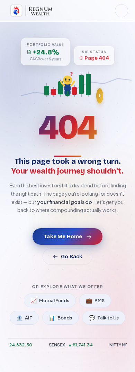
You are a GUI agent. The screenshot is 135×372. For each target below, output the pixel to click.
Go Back (71, 256)
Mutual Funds (49, 300)
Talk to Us (104, 317)
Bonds (60, 317)
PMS (95, 300)
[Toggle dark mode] (121, 10)
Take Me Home (63, 236)
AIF (24, 317)
